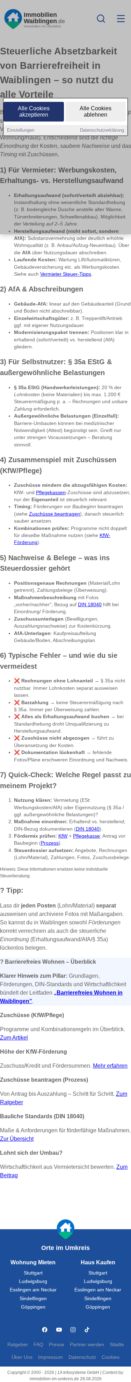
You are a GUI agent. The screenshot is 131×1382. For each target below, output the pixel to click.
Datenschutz (82, 1357)
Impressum (50, 1357)
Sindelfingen (33, 1298)
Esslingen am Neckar (33, 1289)
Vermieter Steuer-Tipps (65, 274)
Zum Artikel (14, 1038)
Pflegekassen (51, 492)
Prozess (50, 843)
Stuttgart (33, 1273)
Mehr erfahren (110, 1066)
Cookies (110, 1357)
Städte (117, 1344)
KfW (62, 836)
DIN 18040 (90, 604)
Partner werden (87, 1344)
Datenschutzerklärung (102, 130)
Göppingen (33, 1307)
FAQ (38, 1344)
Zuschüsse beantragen (54, 514)
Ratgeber (17, 1344)
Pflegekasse (86, 836)
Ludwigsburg (33, 1281)
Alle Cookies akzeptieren (34, 111)
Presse (56, 1344)
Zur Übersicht (17, 1139)
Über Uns (22, 1357)
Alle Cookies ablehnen (95, 111)
